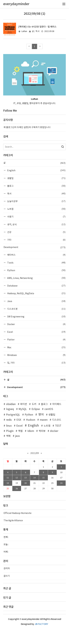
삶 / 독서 (35, 31)
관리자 (7, 568)
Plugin (9, 431)
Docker (36, 324)
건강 (36, 232)
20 (25, 483)
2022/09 (34, 453)
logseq (10, 409)
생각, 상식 (36, 224)
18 (8, 483)
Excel (36, 331)
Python (36, 270)
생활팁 (36, 178)
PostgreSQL (13, 414)
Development (34, 247)
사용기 (36, 216)
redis (9, 420)
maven (43, 420)
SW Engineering (36, 316)
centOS (48, 409)
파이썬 (23, 404)
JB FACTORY (41, 624)
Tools (36, 262)
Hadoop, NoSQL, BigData (36, 293)
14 (34, 477)
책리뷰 (42, 431)
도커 (34, 404)
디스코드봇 (36, 308)
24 (61, 483)
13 (25, 477)
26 (17, 488)
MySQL (23, 409)
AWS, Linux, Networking (36, 277)
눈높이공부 (36, 201)
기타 (36, 239)
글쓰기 (7, 576)
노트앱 (36, 208)
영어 (41, 414)
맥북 (8, 436)
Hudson (30, 420)
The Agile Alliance (13, 520)
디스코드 (56, 420)
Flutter (36, 339)
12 (17, 477)
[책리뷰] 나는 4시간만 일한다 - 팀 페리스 (37, 26)
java (17, 436)
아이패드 (56, 404)
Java (36, 301)
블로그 (36, 185)
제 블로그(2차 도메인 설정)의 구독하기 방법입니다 (27, 127)
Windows (36, 355)
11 (8, 477)
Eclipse (36, 409)
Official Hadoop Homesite (17, 513)
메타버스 (36, 254)
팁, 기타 (36, 362)
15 (43, 477)
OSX (18, 420)
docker (54, 431)
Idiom (30, 431)
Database (36, 285)
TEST (58, 426)
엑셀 (20, 431)
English (36, 170)
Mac (36, 347)
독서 (36, 193)
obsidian (11, 404)
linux (9, 426)
